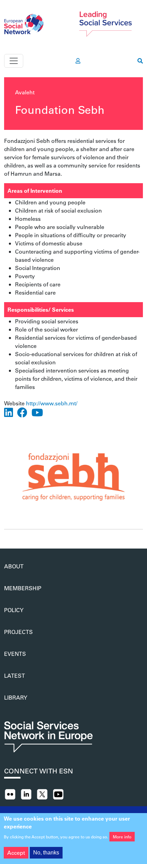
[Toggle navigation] (13, 61)
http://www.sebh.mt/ (51, 403)
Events (15, 653)
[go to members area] (78, 61)
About (14, 566)
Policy (14, 609)
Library (15, 697)
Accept (16, 852)
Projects (18, 631)
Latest (14, 675)
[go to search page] (140, 61)
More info (122, 836)
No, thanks (46, 852)
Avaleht (25, 92)
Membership (22, 588)
